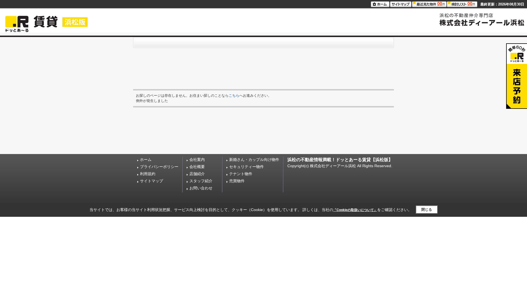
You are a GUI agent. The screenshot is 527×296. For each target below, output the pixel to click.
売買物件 (237, 181)
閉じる (426, 209)
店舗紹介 (197, 174)
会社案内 (197, 159)
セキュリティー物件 (246, 166)
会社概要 (197, 166)
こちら (234, 95)
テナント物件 (240, 174)
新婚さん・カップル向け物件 (254, 159)
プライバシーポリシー (159, 166)
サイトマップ (151, 181)
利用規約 (147, 174)
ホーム (146, 159)
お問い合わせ (200, 188)
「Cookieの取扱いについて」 (355, 210)
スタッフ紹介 (200, 181)
